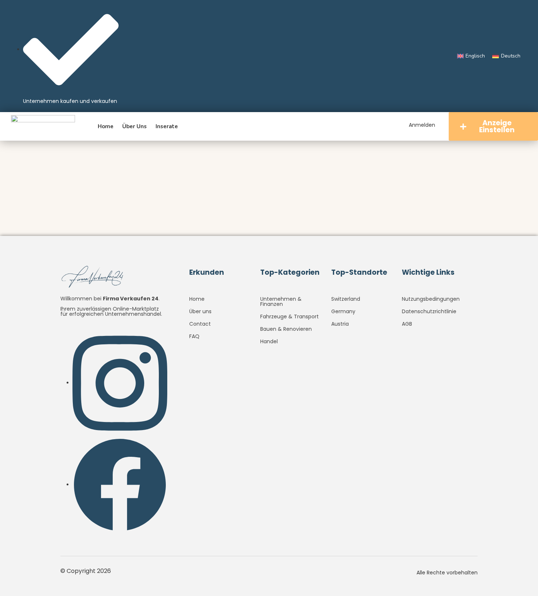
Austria (340, 323)
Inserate (167, 126)
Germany (343, 311)
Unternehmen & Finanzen (281, 301)
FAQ (194, 336)
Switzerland (345, 299)
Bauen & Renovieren (286, 329)
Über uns (134, 126)
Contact (200, 323)
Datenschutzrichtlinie (429, 311)
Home (105, 126)
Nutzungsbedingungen (431, 299)
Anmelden (422, 125)
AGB (407, 323)
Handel (269, 341)
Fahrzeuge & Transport (289, 316)
